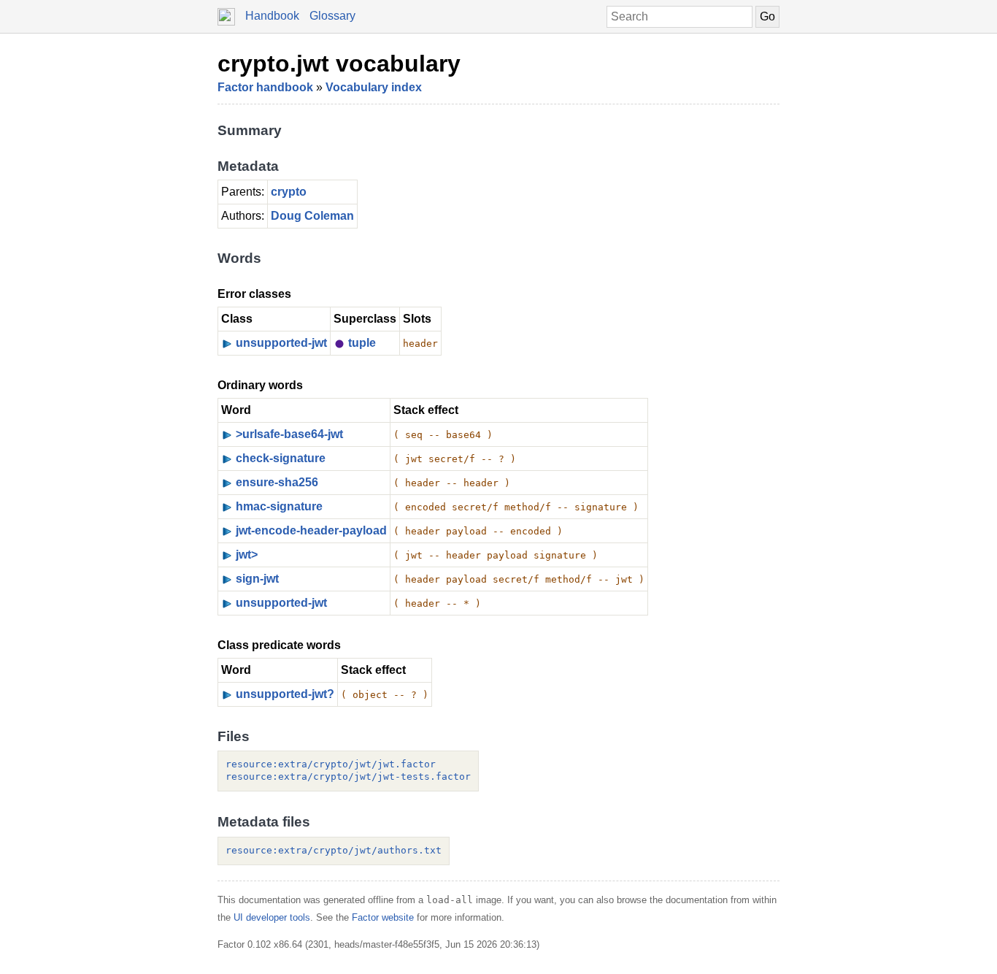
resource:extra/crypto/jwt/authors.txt (334, 850)
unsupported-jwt (281, 343)
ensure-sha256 (277, 482)
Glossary (332, 15)
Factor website (383, 917)
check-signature (281, 458)
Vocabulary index (374, 87)
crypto (289, 191)
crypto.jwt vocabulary (339, 63)
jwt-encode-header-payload (311, 530)
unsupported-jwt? (285, 694)
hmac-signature (279, 506)
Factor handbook (265, 87)
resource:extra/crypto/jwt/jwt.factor (331, 764)
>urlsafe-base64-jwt (289, 434)
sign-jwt (257, 578)
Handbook (272, 15)
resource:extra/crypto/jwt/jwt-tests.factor (348, 776)
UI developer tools (272, 917)
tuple (362, 343)
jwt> (247, 554)
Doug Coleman (312, 216)
